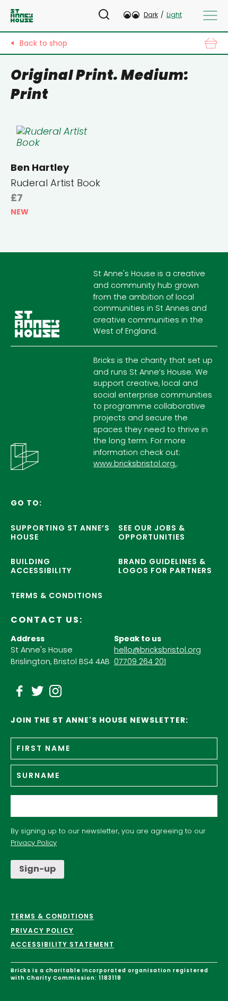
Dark (151, 15)
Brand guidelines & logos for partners (165, 566)
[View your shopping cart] (210, 43)
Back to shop (43, 43)
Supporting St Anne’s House (60, 532)
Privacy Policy (34, 843)
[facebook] (19, 691)
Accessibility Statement (62, 944)
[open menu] (210, 15)
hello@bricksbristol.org (157, 649)
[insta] (55, 691)
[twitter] (37, 691)
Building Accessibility (41, 566)
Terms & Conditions (57, 595)
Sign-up (37, 869)
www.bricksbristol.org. (135, 463)
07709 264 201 (140, 661)
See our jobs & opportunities (151, 532)
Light (174, 15)
